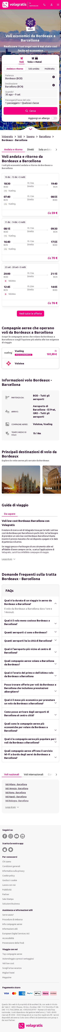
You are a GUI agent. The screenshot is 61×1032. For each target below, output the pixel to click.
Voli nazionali (11, 774)
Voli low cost (8, 963)
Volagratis (7, 136)
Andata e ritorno (15, 69)
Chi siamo (6, 861)
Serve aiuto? (8, 915)
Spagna (30, 136)
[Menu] (58, 5)
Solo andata (33, 69)
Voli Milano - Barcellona (16, 784)
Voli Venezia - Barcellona (16, 788)
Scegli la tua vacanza (11, 968)
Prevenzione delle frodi (13, 943)
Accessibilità (8, 938)
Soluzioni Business (11, 904)
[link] (30, 194)
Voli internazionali (33, 774)
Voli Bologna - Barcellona (16, 801)
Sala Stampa (7, 899)
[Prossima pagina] (56, 149)
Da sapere (9, 513)
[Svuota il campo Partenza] (53, 77)
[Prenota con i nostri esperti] (44, 4)
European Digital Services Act (15, 933)
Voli (20, 136)
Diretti (30, 149)
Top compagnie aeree (12, 954)
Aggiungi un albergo (39, 118)
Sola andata (45, 149)
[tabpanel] (30, 234)
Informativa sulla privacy (13, 871)
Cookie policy (8, 875)
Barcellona (45, 136)
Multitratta (49, 69)
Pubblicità (6, 890)
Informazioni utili (10, 929)
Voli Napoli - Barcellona (16, 797)
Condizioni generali (11, 866)
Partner (5, 894)
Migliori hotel (8, 973)
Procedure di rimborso (12, 919)
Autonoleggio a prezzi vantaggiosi (18, 959)
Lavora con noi (9, 885)
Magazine (6, 977)
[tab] (21, 60)
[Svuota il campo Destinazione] (53, 85)
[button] (8, 559)
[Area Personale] (51, 4)
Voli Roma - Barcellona (15, 792)
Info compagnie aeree (12, 924)
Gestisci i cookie (9, 880)
